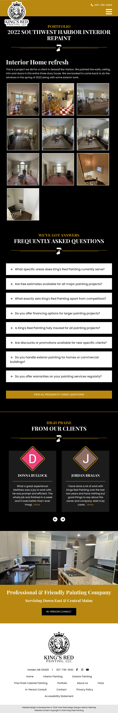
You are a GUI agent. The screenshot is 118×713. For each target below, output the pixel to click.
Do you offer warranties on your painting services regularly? (58, 376)
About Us (82, 683)
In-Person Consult (58, 611)
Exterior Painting (82, 676)
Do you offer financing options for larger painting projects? (57, 313)
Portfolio (62, 683)
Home (29, 676)
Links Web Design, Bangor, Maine (73, 707)
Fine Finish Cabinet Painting (30, 683)
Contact (62, 689)
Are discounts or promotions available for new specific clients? (60, 343)
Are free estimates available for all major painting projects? (58, 284)
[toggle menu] (109, 11)
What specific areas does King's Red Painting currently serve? (59, 269)
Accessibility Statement (59, 696)
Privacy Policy (84, 689)
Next (63, 519)
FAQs (101, 683)
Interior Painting (53, 676)
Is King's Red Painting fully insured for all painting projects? (57, 328)
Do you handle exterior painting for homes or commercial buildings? (54, 359)
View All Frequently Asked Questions (59, 394)
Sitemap (92, 707)
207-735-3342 (103, 5)
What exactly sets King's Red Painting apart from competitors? (60, 299)
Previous (55, 519)
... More (36, 504)
